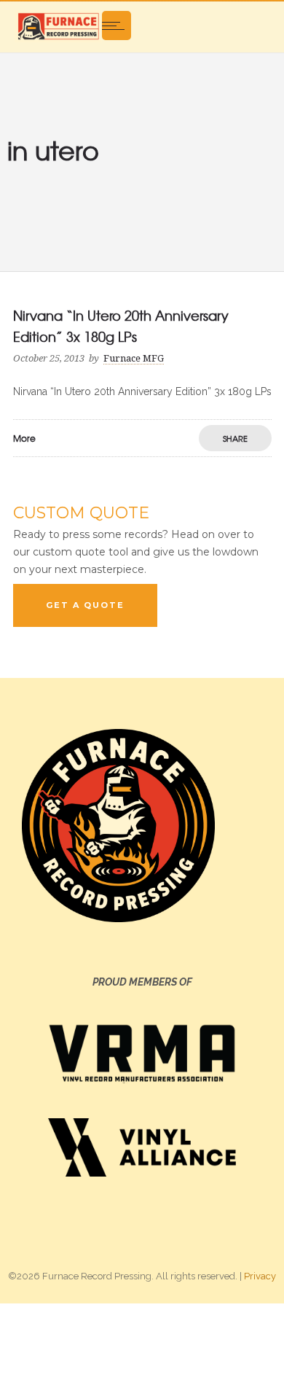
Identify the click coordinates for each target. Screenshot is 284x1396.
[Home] (58, 25)
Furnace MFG (133, 358)
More (24, 438)
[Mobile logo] (142, 1348)
